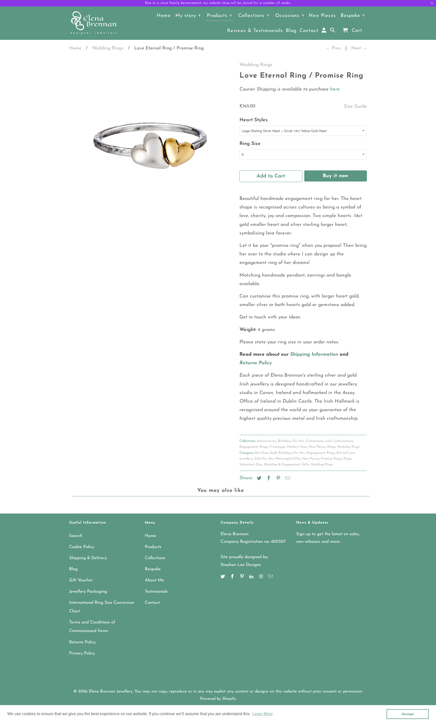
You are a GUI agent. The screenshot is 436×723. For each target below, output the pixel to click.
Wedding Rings (107, 48)
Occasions (289, 15)
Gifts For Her (264, 458)
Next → (359, 48)
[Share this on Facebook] (268, 478)
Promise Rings (331, 458)
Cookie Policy (81, 547)
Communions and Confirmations (329, 441)
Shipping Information (314, 354)
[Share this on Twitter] (258, 478)
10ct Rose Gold (266, 453)
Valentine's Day (250, 464)
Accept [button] (408, 714)
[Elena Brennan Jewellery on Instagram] (261, 577)
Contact (152, 602)
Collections (155, 558)
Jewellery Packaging (88, 591)
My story (188, 15)
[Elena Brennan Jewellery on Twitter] (223, 577)
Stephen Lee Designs (241, 565)
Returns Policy (82, 642)
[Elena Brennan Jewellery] (93, 23)
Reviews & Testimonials (255, 30)
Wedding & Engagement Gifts (286, 464)
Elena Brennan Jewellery (110, 691)
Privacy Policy (82, 653)
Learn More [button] (262, 714)
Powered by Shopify (218, 699)
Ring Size (250, 143)
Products (153, 547)
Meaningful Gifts (288, 458)
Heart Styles (253, 120)
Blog (73, 569)
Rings (331, 446)
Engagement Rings (253, 446)
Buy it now (335, 175)
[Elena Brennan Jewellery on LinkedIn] (252, 577)
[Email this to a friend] (287, 478)
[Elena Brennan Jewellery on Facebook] (233, 577)
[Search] (333, 31)
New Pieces (317, 446)
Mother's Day (297, 446)
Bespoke (153, 569)
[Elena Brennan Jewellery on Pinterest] (242, 577)
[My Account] (324, 31)
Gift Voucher (81, 580)
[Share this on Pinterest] (278, 478)
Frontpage (277, 446)
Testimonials (156, 591)
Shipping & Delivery (88, 558)
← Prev (333, 48)
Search (75, 536)
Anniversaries (266, 441)
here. (334, 89)
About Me (154, 580)
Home (75, 48)
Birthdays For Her (291, 441)
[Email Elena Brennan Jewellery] (271, 577)
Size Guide (355, 106)
